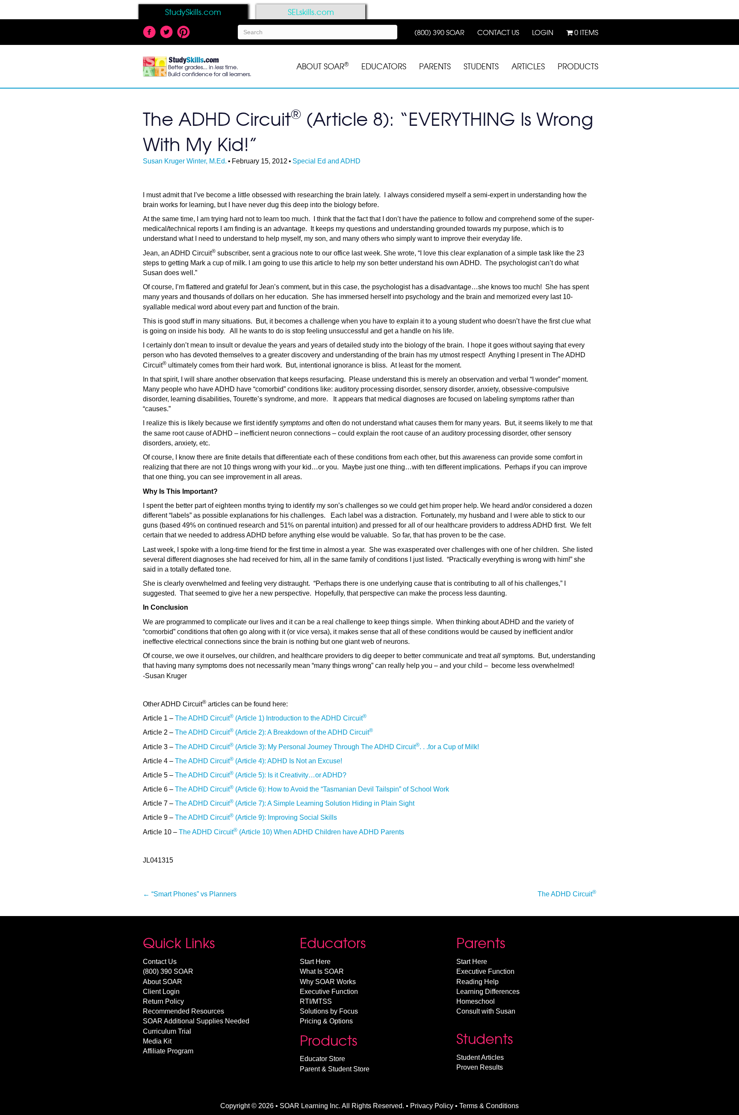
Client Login (161, 991)
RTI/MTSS (316, 1001)
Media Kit (157, 1041)
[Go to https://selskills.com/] (310, 11)
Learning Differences (488, 991)
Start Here (315, 961)
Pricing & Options (326, 1021)
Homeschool (475, 1001)
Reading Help (477, 981)
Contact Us (160, 961)
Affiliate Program (168, 1051)
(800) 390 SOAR (168, 971)
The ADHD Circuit (567, 893)
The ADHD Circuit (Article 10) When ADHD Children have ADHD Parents (291, 832)
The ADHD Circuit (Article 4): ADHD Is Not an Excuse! (258, 761)
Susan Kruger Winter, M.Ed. (185, 161)
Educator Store (322, 1058)
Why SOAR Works (328, 981)
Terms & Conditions (489, 1105)
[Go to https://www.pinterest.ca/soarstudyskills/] (183, 32)
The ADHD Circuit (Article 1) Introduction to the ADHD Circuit (271, 718)
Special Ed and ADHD (327, 161)
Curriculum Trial (167, 1031)
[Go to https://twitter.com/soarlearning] (166, 33)
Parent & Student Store (335, 1069)
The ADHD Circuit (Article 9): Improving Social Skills (256, 817)
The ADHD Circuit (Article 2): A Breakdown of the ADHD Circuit (274, 732)
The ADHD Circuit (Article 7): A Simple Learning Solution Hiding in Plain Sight (294, 803)
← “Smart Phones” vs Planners (189, 894)
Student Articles (480, 1057)
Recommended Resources (183, 1011)
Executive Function (329, 991)
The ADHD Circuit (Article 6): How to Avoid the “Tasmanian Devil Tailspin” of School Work (312, 789)
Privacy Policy (431, 1105)
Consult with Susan (485, 1011)
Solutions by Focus (329, 1011)
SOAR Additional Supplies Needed (196, 1021)
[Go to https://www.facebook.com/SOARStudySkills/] (149, 33)
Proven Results (479, 1067)
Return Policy (163, 1001)
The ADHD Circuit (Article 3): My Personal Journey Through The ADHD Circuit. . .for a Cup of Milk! (327, 746)
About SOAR (162, 981)
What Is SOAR (322, 971)
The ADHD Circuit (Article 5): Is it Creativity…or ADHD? (260, 775)
